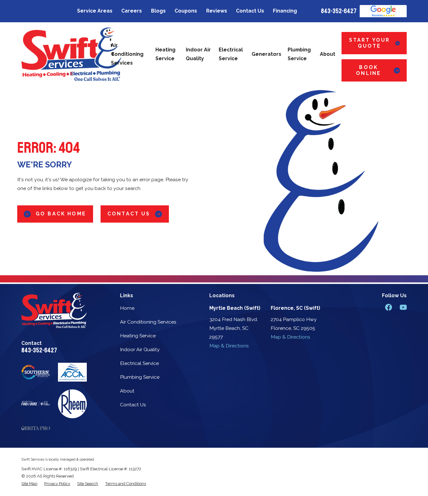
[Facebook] (388, 307)
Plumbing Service (139, 377)
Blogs (158, 11)
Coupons (186, 11)
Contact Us (250, 11)
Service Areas (94, 11)
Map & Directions (229, 346)
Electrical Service (139, 363)
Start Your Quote (369, 43)
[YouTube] (403, 307)
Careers (131, 11)
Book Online (368, 70)
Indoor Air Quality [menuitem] (198, 54)
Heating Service (138, 336)
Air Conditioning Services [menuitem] (127, 54)
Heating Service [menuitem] (165, 54)
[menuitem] (29, 483)
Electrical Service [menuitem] (231, 54)
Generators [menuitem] (266, 54)
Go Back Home (61, 214)
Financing (285, 11)
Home (127, 308)
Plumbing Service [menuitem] (299, 54)
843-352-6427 (339, 11)
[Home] (71, 54)
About (127, 391)
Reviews (216, 11)
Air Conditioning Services (148, 322)
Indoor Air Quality (140, 349)
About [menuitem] (327, 54)
